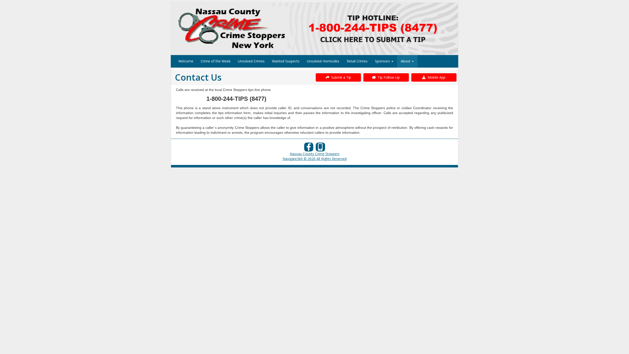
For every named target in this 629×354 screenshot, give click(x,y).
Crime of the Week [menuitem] (215, 61)
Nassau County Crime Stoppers (315, 153)
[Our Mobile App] (320, 148)
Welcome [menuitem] (185, 61)
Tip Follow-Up (388, 77)
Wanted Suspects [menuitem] (286, 61)
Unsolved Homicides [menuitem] (323, 61)
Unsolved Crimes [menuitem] (251, 61)
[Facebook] (309, 148)
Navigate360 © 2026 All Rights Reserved (315, 158)
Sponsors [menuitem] (383, 61)
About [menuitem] (406, 61)
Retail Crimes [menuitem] (357, 61)
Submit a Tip (340, 77)
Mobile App (435, 77)
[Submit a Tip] (314, 28)
